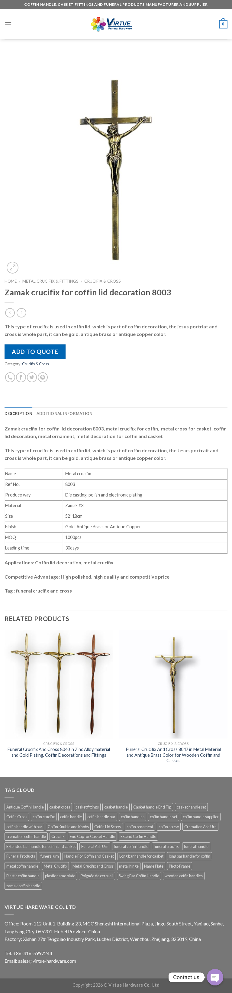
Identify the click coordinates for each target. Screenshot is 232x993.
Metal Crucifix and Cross (93, 866)
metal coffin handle (22, 866)
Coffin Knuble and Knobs (68, 826)
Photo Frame (179, 866)
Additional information (65, 413)
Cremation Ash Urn (200, 826)
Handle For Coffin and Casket (89, 856)
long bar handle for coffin (189, 856)
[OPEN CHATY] (215, 977)
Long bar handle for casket (141, 856)
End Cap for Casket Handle (92, 836)
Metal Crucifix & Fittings (50, 281)
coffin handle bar (101, 816)
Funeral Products (20, 856)
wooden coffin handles (184, 875)
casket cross (59, 807)
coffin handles (132, 816)
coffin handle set (163, 816)
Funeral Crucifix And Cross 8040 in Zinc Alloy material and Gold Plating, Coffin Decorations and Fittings (59, 752)
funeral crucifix (166, 846)
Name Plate (153, 866)
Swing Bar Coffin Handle (139, 875)
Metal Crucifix (55, 866)
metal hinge (129, 866)
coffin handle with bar (24, 826)
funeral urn (49, 856)
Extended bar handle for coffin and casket (41, 846)
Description (18, 413)
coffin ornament (140, 826)
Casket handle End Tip (152, 807)
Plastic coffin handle (23, 875)
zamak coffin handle (23, 885)
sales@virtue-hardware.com (47, 961)
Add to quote (35, 351)
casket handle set (191, 807)
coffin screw (169, 826)
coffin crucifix (44, 816)
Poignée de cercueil (97, 875)
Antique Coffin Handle (25, 807)
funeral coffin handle (131, 846)
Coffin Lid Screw (107, 826)
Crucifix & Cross (102, 281)
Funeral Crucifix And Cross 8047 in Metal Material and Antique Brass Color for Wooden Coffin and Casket (173, 755)
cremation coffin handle (26, 836)
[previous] (4, 702)
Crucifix (57, 836)
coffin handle (71, 816)
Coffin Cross (16, 816)
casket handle (116, 807)
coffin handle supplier (201, 816)
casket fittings (87, 807)
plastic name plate (60, 875)
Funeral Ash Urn (94, 846)
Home (11, 281)
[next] (227, 702)
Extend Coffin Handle (138, 836)
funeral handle (196, 846)
